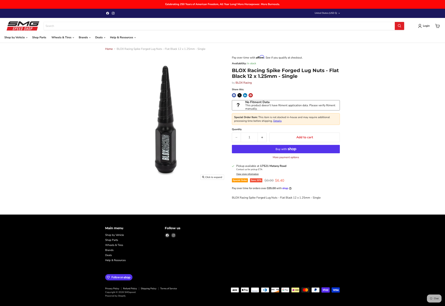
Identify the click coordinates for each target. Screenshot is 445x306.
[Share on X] (239, 95)
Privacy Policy (112, 288)
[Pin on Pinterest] (251, 95)
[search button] (399, 26)
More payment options (286, 157)
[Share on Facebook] (234, 95)
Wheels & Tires (61, 37)
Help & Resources (122, 37)
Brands (84, 37)
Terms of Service (168, 288)
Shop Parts (39, 37)
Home (109, 49)
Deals (99, 37)
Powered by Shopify (115, 295)
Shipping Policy (148, 288)
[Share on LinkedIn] (245, 95)
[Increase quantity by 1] (262, 137)
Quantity (237, 129)
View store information (247, 174)
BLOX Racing (244, 83)
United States (326, 13)
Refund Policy (130, 288)
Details (277, 121)
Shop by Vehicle (15, 37)
